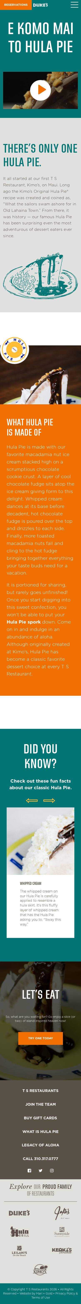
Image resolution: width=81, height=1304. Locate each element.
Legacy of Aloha (40, 1145)
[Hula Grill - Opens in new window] (19, 1232)
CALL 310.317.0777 (40, 1159)
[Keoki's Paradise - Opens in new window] (62, 1250)
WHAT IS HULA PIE (40, 1132)
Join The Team (40, 1104)
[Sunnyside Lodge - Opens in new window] (62, 1232)
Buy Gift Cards (40, 1118)
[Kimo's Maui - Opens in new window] (40, 1269)
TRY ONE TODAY (40, 1038)
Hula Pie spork (24, 622)
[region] (40, 877)
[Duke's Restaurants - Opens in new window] (19, 1213)
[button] (76, 5)
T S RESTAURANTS (40, 1091)
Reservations (16, 5)
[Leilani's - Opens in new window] (19, 1250)
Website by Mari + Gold (36, 1293)
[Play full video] (40, 90)
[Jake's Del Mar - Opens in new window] (62, 1213)
